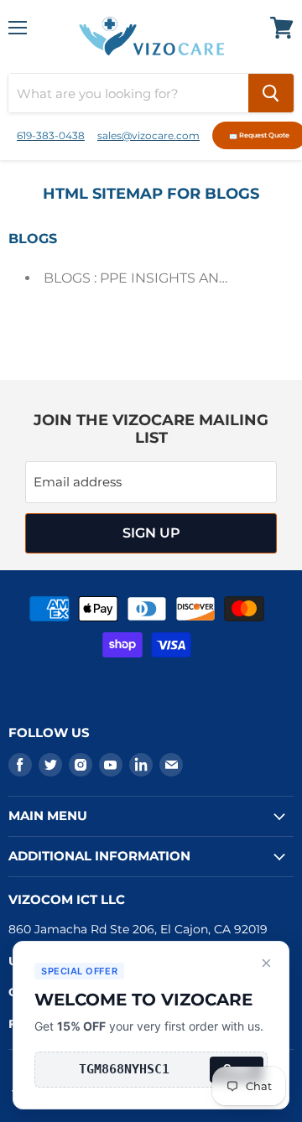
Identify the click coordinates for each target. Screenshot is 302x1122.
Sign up (151, 533)
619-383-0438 (51, 135)
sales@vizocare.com (148, 135)
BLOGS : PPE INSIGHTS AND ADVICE (164, 278)
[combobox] (128, 93)
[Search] (271, 93)
